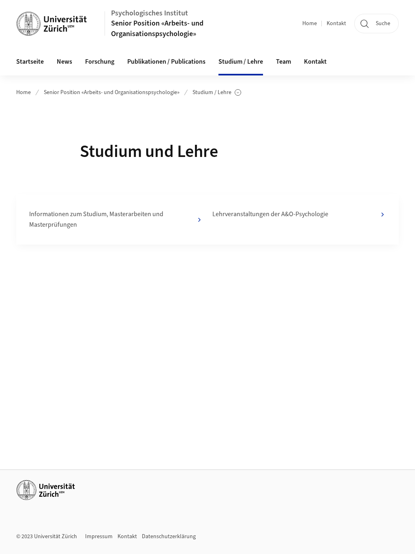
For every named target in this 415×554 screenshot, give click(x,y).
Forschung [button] (99, 61)
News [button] (64, 61)
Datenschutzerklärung (169, 537)
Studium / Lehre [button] (240, 61)
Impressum (99, 537)
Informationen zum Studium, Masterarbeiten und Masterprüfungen (96, 219)
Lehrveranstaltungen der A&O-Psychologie (270, 214)
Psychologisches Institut (149, 13)
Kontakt (336, 23)
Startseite (30, 61)
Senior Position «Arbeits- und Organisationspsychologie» (157, 28)
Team (283, 61)
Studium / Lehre (217, 92)
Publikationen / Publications (166, 61)
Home (309, 23)
